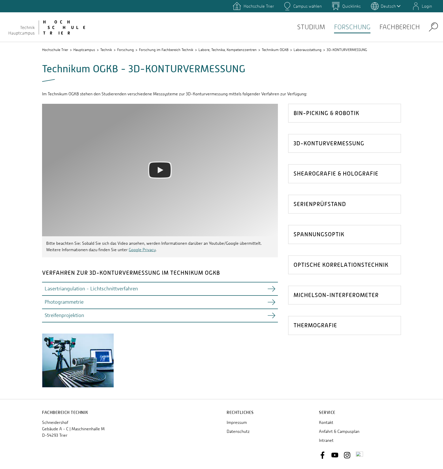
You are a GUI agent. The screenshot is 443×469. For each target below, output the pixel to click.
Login (427, 6)
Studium (311, 27)
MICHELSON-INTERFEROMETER (336, 295)
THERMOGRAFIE (315, 325)
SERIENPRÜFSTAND (320, 204)
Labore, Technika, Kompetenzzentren (227, 50)
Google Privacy (142, 249)
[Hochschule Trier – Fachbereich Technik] (46, 26)
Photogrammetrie (64, 302)
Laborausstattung (307, 50)
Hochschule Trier (55, 50)
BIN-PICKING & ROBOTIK (326, 113)
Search (433, 26)
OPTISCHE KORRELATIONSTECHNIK (341, 265)
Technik (106, 50)
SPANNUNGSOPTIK (319, 234)
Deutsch (388, 6)
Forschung (352, 27)
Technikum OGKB (275, 50)
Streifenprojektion (64, 315)
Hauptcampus (84, 50)
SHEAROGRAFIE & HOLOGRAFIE (336, 173)
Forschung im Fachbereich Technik (166, 50)
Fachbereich (399, 27)
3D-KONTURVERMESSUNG (347, 50)
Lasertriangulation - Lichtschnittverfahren (91, 289)
